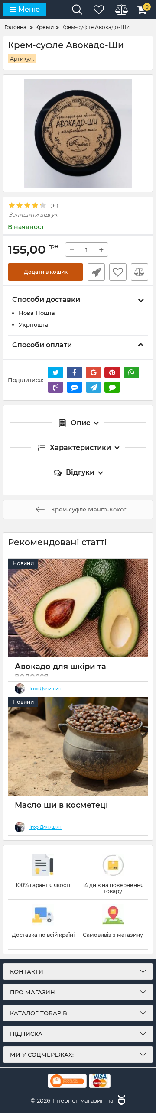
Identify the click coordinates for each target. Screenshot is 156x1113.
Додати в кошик (46, 272)
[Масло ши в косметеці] (78, 746)
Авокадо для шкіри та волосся (60, 671)
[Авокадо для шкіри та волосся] (78, 608)
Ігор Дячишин (45, 689)
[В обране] (118, 272)
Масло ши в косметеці (61, 805)
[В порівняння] (139, 272)
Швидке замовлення (96, 272)
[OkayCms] (120, 1100)
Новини (23, 563)
